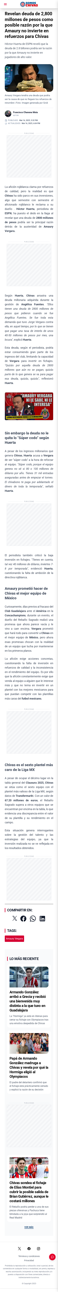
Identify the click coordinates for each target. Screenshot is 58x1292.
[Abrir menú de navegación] (5, 4)
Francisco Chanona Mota (25, 112)
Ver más (28, 1227)
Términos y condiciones (29, 1256)
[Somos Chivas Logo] (29, 4)
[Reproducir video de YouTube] (29, 406)
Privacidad (29, 1260)
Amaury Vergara (14, 938)
